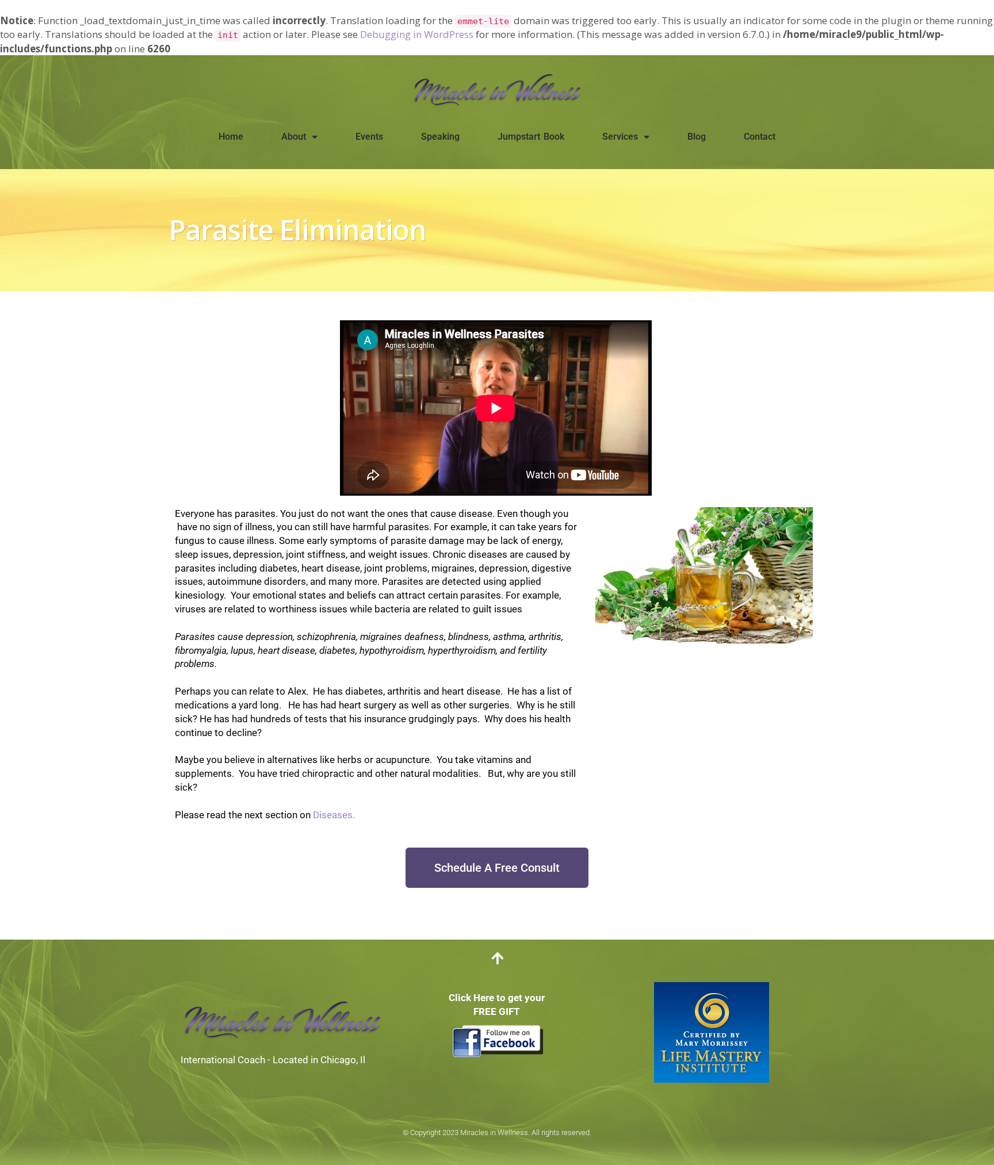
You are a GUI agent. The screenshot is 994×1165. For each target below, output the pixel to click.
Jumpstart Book (531, 136)
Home (231, 136)
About (293, 136)
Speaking (440, 136)
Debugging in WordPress (416, 34)
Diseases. (334, 815)
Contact (759, 136)
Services (620, 136)
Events (369, 136)
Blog (696, 136)
